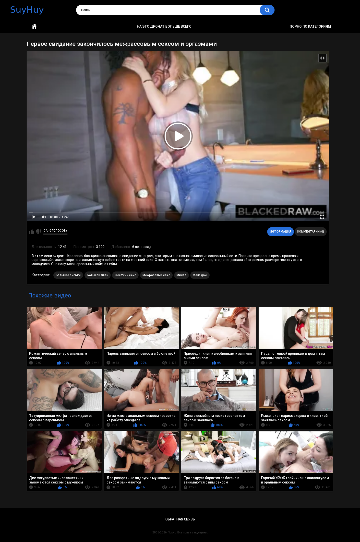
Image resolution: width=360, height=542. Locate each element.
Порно (172, 532)
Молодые (200, 275)
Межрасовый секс (156, 275)
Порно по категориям (310, 26)
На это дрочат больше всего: (164, 26)
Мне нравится (31, 231)
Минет (182, 275)
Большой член (97, 275)
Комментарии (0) (310, 231)
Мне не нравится (38, 231)
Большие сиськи (68, 275)
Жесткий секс (125, 275)
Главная (34, 26)
